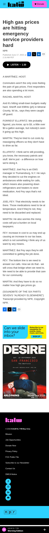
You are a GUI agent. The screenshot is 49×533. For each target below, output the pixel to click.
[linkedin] (8, 492)
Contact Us (10, 469)
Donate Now (10, 446)
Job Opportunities (13, 440)
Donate (40, 4)
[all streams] (45, 529)
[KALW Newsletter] (24, 332)
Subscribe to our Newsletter (17, 463)
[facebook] (8, 481)
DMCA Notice (11, 474)
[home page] (13, 420)
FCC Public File (12, 457)
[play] (4, 529)
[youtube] (8, 498)
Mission (8, 434)
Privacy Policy (11, 451)
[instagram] (8, 487)
